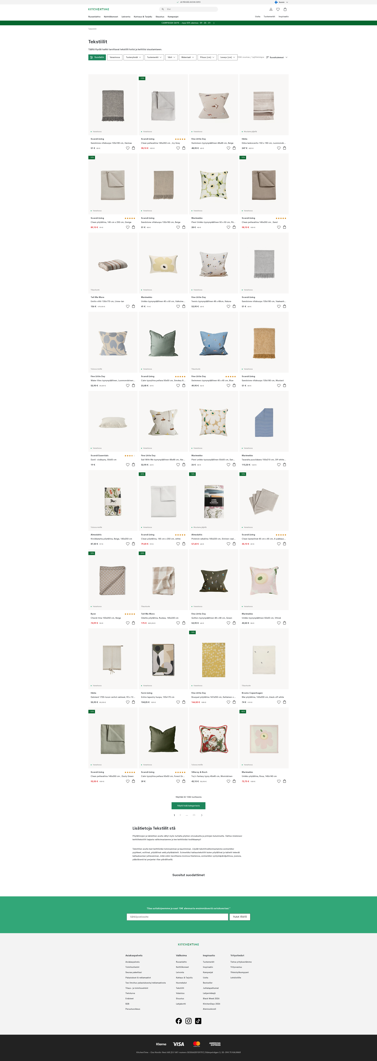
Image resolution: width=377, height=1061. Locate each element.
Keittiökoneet (111, 16)
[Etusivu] (98, 9)
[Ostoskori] (285, 9)
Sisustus (160, 16)
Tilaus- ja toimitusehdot (136, 988)
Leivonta (126, 16)
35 (194, 815)
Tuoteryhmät (132, 57)
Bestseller (208, 983)
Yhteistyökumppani (239, 972)
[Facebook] (179, 1021)
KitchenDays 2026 (211, 1004)
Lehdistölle (235, 978)
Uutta (257, 17)
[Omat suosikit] (278, 9)
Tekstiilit (180, 988)
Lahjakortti (181, 1004)
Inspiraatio (284, 17)
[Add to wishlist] (127, 148)
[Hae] (162, 9)
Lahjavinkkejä (209, 993)
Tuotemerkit (269, 17)
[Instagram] (188, 1021)
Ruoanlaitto (94, 16)
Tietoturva (130, 993)
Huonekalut (181, 983)
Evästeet (129, 999)
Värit (170, 57)
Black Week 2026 (211, 999)
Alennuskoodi (209, 1009)
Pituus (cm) (205, 57)
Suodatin (99, 57)
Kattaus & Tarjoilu (143, 16)
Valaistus (180, 993)
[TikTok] (198, 1021)
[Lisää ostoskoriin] (133, 148)
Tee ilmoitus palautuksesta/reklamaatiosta (145, 983)
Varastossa (115, 57)
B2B (127, 1004)
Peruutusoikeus (132, 1009)
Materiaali (186, 57)
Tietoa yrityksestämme (241, 962)
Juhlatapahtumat (211, 988)
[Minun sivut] (271, 9)
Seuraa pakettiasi (133, 972)
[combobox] (282, 2)
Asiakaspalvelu (132, 962)
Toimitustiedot (132, 967)
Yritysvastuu (236, 967)
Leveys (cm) (226, 57)
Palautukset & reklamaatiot (138, 978)
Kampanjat (173, 16)
